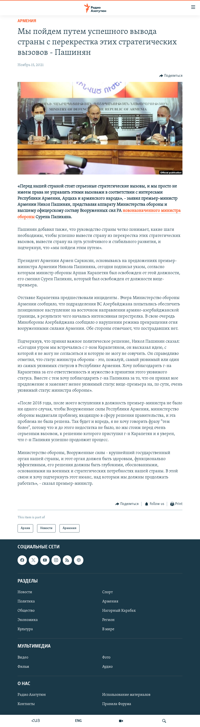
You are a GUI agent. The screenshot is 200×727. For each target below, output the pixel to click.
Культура (25, 629)
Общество (26, 611)
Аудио (107, 667)
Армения (27, 21)
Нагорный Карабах (119, 611)
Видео (23, 657)
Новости (25, 592)
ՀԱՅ (35, 721)
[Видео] (121, 721)
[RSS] (67, 560)
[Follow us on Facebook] (22, 560)
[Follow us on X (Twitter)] (33, 560)
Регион (108, 620)
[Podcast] (78, 560)
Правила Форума (116, 704)
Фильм (23, 667)
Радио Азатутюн (32, 695)
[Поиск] (164, 721)
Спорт (107, 592)
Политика (26, 601)
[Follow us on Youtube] (45, 560)
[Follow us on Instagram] (56, 560)
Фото (106, 657)
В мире (108, 629)
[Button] (171, 76)
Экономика (28, 620)
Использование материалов (126, 695)
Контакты (26, 704)
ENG (78, 721)
